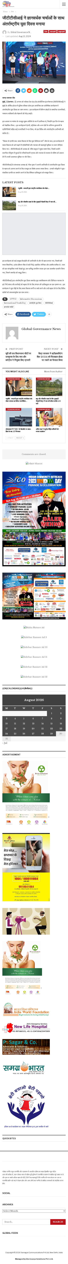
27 (33, 733)
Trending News (13, 379)
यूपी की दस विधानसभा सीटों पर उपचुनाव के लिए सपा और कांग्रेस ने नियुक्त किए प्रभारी (18, 357)
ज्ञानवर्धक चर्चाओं (8, 307)
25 (15, 733)
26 (24, 733)
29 (51, 733)
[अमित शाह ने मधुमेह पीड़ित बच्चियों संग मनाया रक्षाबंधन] (49, 417)
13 (33, 723)
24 (6, 733)
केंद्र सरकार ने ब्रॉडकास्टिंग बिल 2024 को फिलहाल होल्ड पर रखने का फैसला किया (49, 357)
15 (51, 723)
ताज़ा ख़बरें (53, 31)
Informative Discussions (31, 299)
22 (51, 728)
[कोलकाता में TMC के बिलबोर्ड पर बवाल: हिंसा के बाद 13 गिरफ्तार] (19, 417)
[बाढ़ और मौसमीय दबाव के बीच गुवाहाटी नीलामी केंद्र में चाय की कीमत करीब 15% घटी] (9, 205)
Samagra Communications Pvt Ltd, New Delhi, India (42, 1252)
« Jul (4, 743)
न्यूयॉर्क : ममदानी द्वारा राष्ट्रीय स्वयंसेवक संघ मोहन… (33, 188)
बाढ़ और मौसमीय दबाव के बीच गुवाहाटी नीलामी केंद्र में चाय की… (37, 202)
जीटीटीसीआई (49, 303)
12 (24, 723)
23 (61, 728)
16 (61, 723)
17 (7, 728)
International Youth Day (15, 303)
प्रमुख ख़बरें (61, 31)
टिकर (45, 31)
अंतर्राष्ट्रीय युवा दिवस (35, 303)
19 (24, 728)
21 (42, 728)
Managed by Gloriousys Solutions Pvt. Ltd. (34, 1259)
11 (15, 723)
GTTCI (13, 299)
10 (6, 723)
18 (15, 728)
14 (42, 723)
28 (42, 733)
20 (33, 728)
